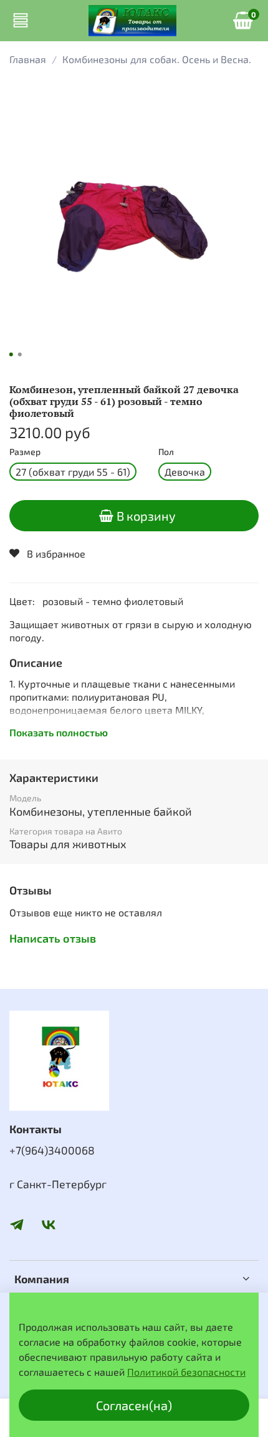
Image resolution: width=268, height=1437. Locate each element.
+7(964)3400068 (52, 1150)
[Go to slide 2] (20, 354)
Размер (25, 452)
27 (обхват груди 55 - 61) (73, 472)
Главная (27, 59)
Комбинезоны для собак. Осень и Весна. (156, 59)
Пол (166, 452)
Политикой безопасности (186, 1372)
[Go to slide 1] (11, 354)
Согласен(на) (134, 1405)
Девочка (185, 472)
